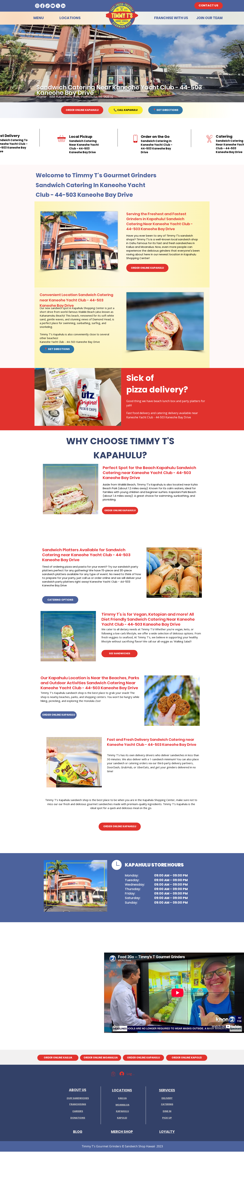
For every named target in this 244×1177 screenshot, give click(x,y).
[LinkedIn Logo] (63, 6)
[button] (113, 1073)
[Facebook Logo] (42, 6)
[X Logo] (58, 6)
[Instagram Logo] (37, 6)
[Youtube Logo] (53, 6)
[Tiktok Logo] (47, 6)
